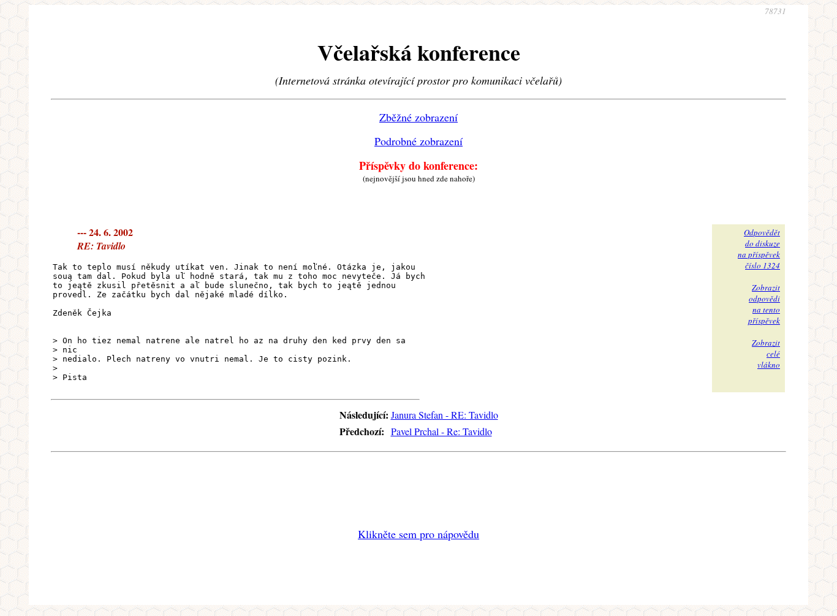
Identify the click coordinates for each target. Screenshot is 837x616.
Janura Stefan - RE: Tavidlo (444, 414)
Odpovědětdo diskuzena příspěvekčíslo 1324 (759, 249)
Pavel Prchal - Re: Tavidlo (441, 431)
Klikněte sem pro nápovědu (418, 534)
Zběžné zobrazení (418, 117)
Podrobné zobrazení (418, 141)
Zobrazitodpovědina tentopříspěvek (764, 304)
